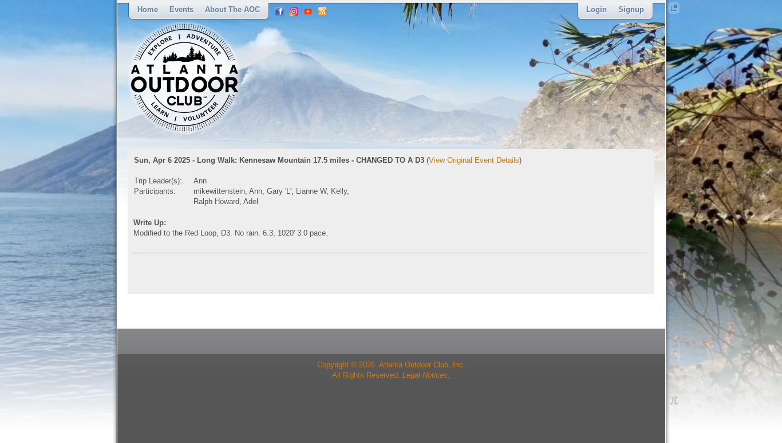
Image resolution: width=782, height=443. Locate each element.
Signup (631, 9)
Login (596, 9)
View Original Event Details (474, 160)
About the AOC (232, 9)
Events (181, 9)
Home (147, 9)
